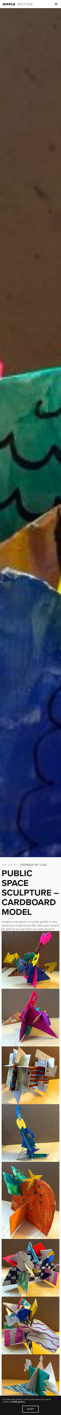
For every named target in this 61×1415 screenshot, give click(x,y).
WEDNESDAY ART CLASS (33, 865)
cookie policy (18, 1402)
